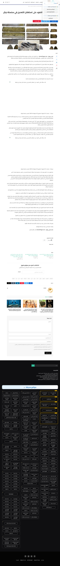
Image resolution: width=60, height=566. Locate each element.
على (19, 278)
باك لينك (25, 481)
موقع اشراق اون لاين (45, 418)
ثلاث (37, 278)
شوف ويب (45, 433)
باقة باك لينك (53, 404)
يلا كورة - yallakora (7, 464)
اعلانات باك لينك (34, 481)
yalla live (11, 441)
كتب (23, 2)
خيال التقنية (53, 433)
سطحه (7, 393)
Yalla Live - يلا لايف (6, 460)
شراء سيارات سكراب (6, 406)
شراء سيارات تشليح (15, 410)
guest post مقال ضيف (26, 464)
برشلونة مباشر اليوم (7, 434)
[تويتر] (56, 59)
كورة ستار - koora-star (7, 447)
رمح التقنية (53, 461)
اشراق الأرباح (44, 471)
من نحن (42, 560)
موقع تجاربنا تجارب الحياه (25, 475)
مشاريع (25, 478)
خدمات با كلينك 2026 (34, 475)
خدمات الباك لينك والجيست (34, 464)
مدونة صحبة (53, 468)
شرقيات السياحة (45, 468)
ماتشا (26, 456)
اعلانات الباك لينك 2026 (44, 489)
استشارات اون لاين (44, 455)
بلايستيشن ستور (34, 445)
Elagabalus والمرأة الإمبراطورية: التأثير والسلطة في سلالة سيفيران (47, 376)
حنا (34, 456)
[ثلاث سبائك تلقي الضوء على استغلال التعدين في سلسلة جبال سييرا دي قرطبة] (30, 37)
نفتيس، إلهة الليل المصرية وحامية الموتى (51, 374)
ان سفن (53, 430)
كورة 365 (15, 422)
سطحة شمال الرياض (15, 398)
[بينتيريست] (56, 65)
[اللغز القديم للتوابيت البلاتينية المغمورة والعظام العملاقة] (14, 304)
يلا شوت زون (15, 531)
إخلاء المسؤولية (23, 560)
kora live (6, 473)
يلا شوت (34, 488)
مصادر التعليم (53, 497)
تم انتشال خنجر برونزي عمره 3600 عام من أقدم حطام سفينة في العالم (46, 255)
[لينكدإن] (56, 62)
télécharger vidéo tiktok (11, 546)
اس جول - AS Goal (6, 467)
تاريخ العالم (33, 2)
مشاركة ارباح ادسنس (44, 393)
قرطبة (13, 278)
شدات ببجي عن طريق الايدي (26, 419)
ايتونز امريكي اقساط (25, 427)
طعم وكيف (53, 463)
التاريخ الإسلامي (42, 2)
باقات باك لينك (44, 479)
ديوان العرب (34, 478)
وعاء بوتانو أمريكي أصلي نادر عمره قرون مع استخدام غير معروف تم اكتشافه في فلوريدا (46, 310)
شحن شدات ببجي (34, 434)
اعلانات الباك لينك (44, 481)
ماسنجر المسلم (49, 410)
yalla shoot (26, 488)
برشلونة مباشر (25, 491)
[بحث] (3, 2)
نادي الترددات (53, 454)
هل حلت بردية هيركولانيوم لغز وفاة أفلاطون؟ (50, 378)
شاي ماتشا (34, 459)
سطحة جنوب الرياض (15, 402)
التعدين (47, 278)
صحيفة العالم (49, 507)
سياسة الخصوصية (37, 560)
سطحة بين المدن (15, 395)
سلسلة (25, 278)
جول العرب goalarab (15, 425)
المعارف (53, 458)
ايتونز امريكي (25, 399)
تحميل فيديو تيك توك (6, 539)
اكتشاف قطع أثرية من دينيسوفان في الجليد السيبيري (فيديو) (48, 379)
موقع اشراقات (53, 418)
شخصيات (37, 2)
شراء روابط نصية (53, 479)
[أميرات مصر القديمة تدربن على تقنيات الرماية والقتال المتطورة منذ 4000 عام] (30, 304)
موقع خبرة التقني (53, 445)
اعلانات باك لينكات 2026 (11, 523)
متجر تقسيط (25, 410)
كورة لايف (15, 476)
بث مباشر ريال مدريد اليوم (6, 425)
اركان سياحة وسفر (48, 422)
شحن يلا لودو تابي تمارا (25, 423)
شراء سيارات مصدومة (6, 414)
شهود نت (44, 463)
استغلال (51, 278)
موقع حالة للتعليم (45, 500)
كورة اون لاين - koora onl (15, 464)
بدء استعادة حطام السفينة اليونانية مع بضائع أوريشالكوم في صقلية (31, 255)
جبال (34, 278)
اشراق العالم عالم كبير (44, 486)
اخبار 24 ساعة (53, 503)
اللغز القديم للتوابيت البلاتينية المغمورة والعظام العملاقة (14, 310)
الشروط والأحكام (30, 560)
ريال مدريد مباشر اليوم (15, 434)
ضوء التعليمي (53, 415)
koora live (7, 454)
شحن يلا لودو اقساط (25, 402)
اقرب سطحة (7, 402)
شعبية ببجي (34, 442)
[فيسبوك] (56, 56)
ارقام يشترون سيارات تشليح (15, 414)
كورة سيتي (7, 422)
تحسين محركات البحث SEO (45, 404)
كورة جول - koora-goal (15, 451)
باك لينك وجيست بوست (44, 493)
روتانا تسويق (53, 451)
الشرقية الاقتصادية (45, 436)
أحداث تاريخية (27, 2)
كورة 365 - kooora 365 (15, 467)
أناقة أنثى (45, 445)
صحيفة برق (44, 415)
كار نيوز (44, 442)
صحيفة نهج (53, 442)
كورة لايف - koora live (15, 510)
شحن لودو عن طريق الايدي (25, 439)
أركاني (53, 466)
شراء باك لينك (53, 476)
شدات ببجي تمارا (26, 393)
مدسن (44, 449)
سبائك (29, 278)
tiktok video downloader (7, 542)
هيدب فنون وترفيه (44, 504)
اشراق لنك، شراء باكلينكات (53, 482)
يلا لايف (11, 429)
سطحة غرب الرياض (7, 398)
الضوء (44, 278)
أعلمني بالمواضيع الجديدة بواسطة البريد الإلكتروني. (41, 349)
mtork (45, 288)
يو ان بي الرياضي (53, 499)
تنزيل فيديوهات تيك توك (15, 542)
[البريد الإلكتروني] (56, 68)
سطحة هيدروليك (6, 395)
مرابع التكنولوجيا (44, 430)
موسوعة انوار (53, 471)
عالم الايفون (53, 440)
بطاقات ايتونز (25, 442)
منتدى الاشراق (53, 489)
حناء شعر (26, 452)
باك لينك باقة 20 (26, 468)
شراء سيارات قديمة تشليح (11, 417)
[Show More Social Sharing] (31, 21)
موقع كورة (11, 494)
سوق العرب (34, 468)
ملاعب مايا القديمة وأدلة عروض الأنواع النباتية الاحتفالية (49, 377)
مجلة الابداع (44, 451)
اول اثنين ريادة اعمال (53, 393)
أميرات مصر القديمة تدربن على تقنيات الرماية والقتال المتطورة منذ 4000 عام (30, 310)
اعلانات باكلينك (30, 483)
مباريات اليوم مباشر (34, 491)
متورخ (53, 449)
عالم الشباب (49, 399)
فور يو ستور (25, 416)
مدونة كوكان (44, 440)
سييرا (22, 278)
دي (31, 278)
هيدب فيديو (44, 458)
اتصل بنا (17, 560)
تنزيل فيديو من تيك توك (15, 539)
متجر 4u (34, 419)
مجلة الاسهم (53, 436)
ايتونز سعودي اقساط (34, 402)
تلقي (40, 278)
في (16, 278)
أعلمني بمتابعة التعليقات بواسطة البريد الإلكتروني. (42, 347)
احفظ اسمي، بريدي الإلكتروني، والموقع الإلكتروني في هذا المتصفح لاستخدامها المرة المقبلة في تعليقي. (32, 344)
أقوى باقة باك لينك (25, 471)
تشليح (15, 406)
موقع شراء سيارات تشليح (6, 410)
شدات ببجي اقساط (34, 393)
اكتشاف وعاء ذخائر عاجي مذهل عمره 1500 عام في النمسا (48, 373)
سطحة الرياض (15, 393)
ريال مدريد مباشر (34, 495)
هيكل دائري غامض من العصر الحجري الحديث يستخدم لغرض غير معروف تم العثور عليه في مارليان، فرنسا (16, 255)
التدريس (53, 485)
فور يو (26, 430)
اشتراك (19, 272)
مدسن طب (53, 493)
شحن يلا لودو (34, 438)
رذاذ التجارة (45, 461)
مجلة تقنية (45, 497)
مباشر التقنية (44, 466)
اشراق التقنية (44, 427)
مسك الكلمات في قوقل (53, 427)
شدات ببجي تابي (26, 397)
